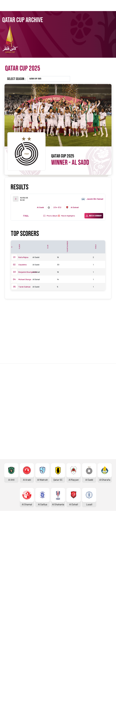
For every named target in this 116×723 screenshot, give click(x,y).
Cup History (9, 609)
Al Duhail (36, 272)
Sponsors (8, 581)
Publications (64, 675)
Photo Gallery (10, 646)
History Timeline (11, 566)
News (5, 642)
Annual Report (65, 661)
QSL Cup (62, 594)
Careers (62, 656)
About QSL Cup (65, 618)
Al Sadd (80, 162)
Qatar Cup (8, 594)
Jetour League (65, 538)
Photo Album (51, 216)
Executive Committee (69, 646)
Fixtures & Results (12, 543)
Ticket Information (12, 571)
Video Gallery (9, 651)
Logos (6, 665)
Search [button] (102, 5)
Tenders (62, 651)
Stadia (6, 576)
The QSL (62, 642)
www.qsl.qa (56, 715)
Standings (8, 547)
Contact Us (8, 689)
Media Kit (8, 656)
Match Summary (95, 215)
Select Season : (16, 79)
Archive (7, 557)
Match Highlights (67, 216)
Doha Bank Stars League (15, 538)
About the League (12, 562)
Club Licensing (65, 670)
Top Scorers (9, 552)
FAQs (5, 693)
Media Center (10, 661)
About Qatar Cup (11, 613)
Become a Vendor (67, 665)
